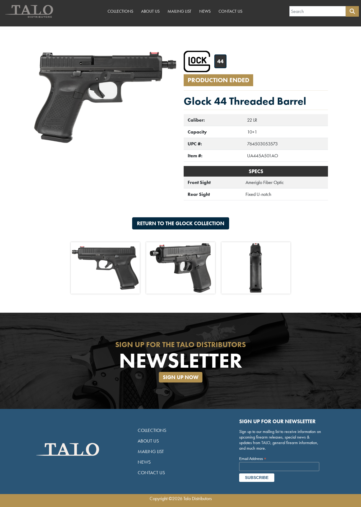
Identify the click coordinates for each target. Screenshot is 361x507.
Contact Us (230, 11)
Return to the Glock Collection (180, 223)
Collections (120, 11)
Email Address (252, 458)
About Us (150, 11)
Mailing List (179, 11)
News (205, 11)
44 (220, 61)
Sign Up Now (180, 377)
